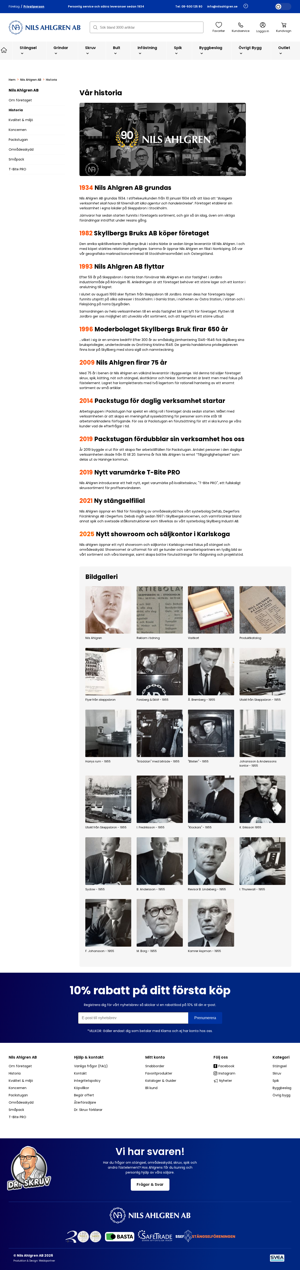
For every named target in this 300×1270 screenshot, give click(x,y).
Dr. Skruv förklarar (88, 1109)
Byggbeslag (210, 47)
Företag (14, 6)
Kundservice (240, 31)
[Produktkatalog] (262, 610)
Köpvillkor (81, 1088)
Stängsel (28, 47)
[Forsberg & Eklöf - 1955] (160, 671)
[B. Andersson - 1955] (160, 861)
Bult (116, 47)
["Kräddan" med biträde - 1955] (160, 733)
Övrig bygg (281, 1095)
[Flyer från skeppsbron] (108, 671)
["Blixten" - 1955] (211, 733)
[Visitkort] (211, 610)
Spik (178, 47)
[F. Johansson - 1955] (108, 922)
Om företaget (20, 100)
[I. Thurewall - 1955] (262, 861)
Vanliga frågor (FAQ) (91, 1066)
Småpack (16, 159)
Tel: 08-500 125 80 (188, 6)
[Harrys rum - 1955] (108, 733)
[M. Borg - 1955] (160, 922)
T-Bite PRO (17, 169)
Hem (12, 80)
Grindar (60, 47)
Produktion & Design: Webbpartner (34, 1260)
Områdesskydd (21, 149)
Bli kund (151, 1088)
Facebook (226, 1066)
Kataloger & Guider (160, 1080)
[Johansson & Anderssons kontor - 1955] (262, 733)
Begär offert (84, 1095)
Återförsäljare (85, 1102)
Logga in (262, 31)
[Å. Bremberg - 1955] (211, 671)
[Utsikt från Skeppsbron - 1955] (262, 671)
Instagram (226, 1073)
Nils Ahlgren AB (30, 80)
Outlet (284, 47)
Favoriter (219, 31)
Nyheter (225, 1080)
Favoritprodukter (158, 1073)
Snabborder (154, 1066)
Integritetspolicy (87, 1080)
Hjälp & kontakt (89, 1057)
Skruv (90, 47)
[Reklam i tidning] (160, 610)
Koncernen (17, 129)
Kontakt (80, 1073)
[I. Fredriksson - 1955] (160, 799)
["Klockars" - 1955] (211, 799)
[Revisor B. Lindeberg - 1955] (211, 861)
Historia (16, 110)
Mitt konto (155, 1057)
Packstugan (18, 139)
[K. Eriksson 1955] (262, 799)
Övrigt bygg (250, 47)
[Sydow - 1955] (108, 861)
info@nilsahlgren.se (222, 6)
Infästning (147, 47)
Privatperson (33, 6)
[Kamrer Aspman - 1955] (211, 922)
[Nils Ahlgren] (108, 610)
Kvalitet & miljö (21, 120)
